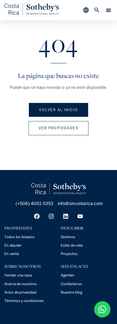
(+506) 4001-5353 (33, 203)
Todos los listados (19, 237)
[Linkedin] (66, 216)
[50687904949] (102, 309)
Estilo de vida (71, 245)
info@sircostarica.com (80, 203)
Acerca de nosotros (20, 284)
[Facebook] (37, 216)
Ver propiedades (59, 128)
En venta (11, 253)
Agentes (67, 275)
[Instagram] (51, 216)
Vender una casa (18, 275)
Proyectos (69, 253)
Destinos (68, 237)
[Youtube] (80, 216)
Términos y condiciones (24, 300)
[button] (109, 10)
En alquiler (12, 245)
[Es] (31, 13)
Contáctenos (71, 284)
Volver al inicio (58, 110)
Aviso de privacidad (20, 292)
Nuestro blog (71, 292)
